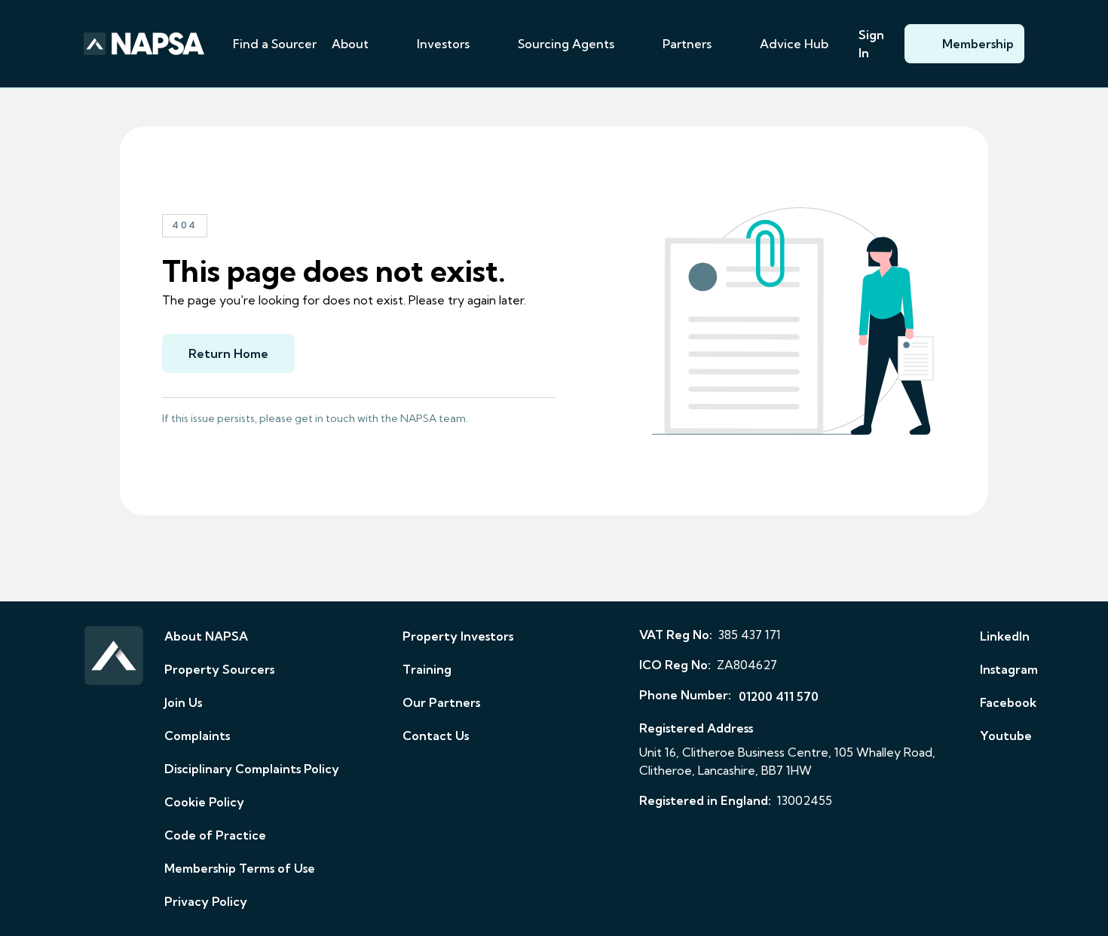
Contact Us (435, 735)
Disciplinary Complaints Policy (251, 768)
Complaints (197, 735)
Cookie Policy (204, 801)
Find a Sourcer (275, 43)
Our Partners (441, 702)
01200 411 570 (779, 696)
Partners (687, 43)
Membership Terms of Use (239, 868)
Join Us (183, 702)
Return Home (228, 353)
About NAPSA (206, 636)
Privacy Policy (205, 901)
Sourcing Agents (566, 43)
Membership (978, 43)
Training (426, 669)
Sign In (871, 43)
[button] (386, 43)
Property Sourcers (219, 669)
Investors (443, 43)
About (350, 43)
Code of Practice (215, 835)
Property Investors (457, 636)
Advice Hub (794, 43)
